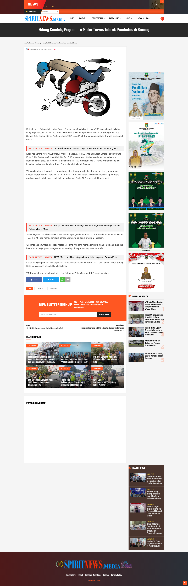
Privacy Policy (116, 575)
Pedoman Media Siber (93, 575)
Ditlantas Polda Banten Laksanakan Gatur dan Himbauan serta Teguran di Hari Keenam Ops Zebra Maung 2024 (41, 359)
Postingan (45, 11)
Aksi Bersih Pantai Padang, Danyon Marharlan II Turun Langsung (154, 356)
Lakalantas (40, 289)
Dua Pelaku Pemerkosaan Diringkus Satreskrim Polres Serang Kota (86, 148)
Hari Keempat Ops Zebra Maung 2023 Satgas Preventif (106, 383)
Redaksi (106, 575)
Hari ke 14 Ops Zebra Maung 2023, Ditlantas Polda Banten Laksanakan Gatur (106, 359)
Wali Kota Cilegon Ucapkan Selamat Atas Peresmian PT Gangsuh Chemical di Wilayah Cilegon (154, 306)
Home (72, 18)
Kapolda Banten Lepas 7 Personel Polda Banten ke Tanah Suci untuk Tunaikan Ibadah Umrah (154, 331)
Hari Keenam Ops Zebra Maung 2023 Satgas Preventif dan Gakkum (74, 383)
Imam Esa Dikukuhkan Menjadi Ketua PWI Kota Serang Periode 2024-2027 (74, 360)
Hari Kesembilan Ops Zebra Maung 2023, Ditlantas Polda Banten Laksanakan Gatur (40, 382)
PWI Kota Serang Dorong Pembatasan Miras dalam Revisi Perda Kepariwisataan (154, 495)
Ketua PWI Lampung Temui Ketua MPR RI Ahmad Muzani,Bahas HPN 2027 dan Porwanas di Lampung (154, 318)
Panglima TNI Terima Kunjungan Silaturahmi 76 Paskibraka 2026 (154, 544)
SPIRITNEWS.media (95, 580)
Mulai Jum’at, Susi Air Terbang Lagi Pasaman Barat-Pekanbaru (152, 343)
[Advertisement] (75, 203)
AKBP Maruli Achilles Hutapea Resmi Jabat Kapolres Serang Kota (85, 257)
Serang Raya (53, 289)
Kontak (80, 575)
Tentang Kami (71, 575)
